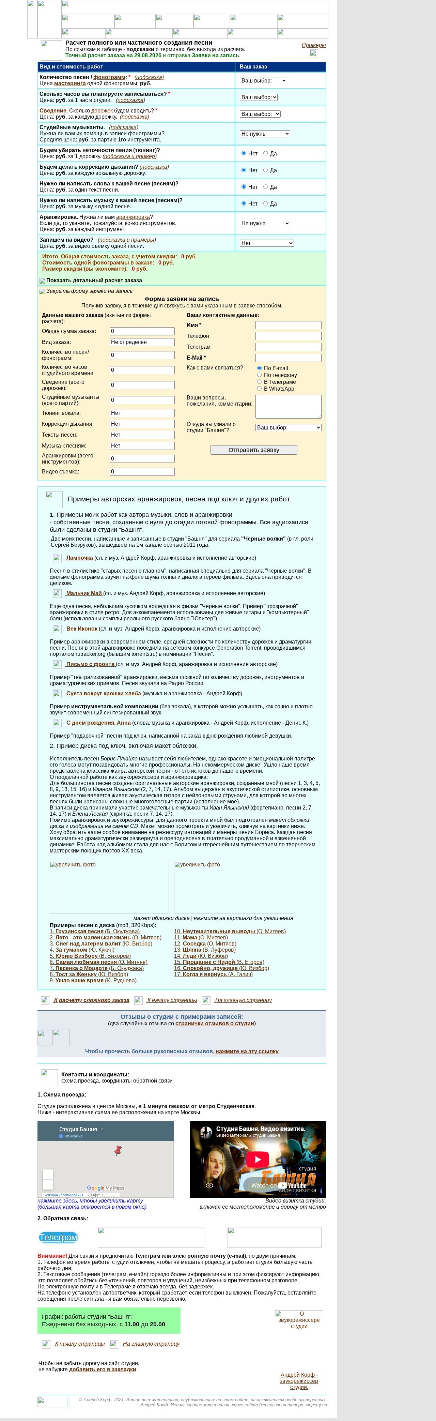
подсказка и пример (129, 156)
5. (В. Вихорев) (90, 956)
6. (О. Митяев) (98, 962)
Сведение (53, 111)
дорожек (102, 111)
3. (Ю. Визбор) (101, 944)
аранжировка (133, 217)
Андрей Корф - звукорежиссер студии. (299, 1381)
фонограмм (109, 77)
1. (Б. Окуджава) (95, 931)
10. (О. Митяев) (230, 931)
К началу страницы (171, 1000)
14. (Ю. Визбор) (201, 956)
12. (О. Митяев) (205, 944)
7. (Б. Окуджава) (97, 968)
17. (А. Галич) (213, 974)
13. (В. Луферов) (205, 950)
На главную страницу (243, 1000)
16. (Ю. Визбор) (221, 968)
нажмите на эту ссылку (247, 1051)
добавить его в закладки (102, 1369)
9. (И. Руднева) (93, 980)
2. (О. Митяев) (105, 937)
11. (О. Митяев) (201, 937)
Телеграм (58, 1237)
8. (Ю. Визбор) (89, 974)
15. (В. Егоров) (219, 962)
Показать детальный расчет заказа (93, 280)
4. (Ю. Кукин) (82, 950)
